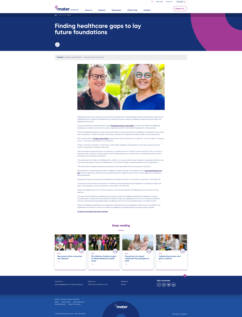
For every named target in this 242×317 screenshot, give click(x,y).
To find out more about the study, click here (92, 211)
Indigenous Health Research (73, 57)
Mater (57, 302)
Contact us (169, 1)
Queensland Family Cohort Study (94, 57)
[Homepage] (56, 15)
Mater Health (66, 302)
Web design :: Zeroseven (179, 314)
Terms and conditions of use (97, 284)
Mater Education (79, 302)
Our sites (180, 2)
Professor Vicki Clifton (101, 138)
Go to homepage (67, 8)
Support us (180, 9)
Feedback (124, 281)
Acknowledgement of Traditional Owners (69, 284)
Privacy (123, 284)
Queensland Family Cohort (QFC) (122, 126)
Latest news (159, 1)
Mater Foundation (74, 304)
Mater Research (60, 304)
